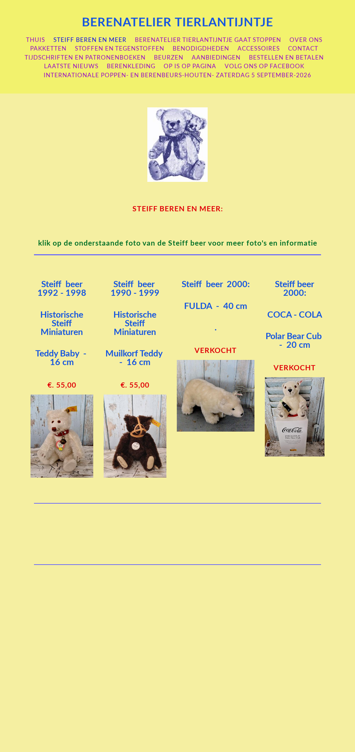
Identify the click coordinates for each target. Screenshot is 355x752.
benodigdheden (201, 49)
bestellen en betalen (286, 58)
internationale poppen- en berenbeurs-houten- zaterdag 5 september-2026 (177, 75)
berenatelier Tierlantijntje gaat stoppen (208, 40)
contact (303, 49)
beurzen (168, 58)
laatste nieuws (71, 66)
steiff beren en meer (90, 40)
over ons (305, 40)
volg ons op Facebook (264, 66)
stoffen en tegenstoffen (119, 49)
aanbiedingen (216, 58)
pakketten (48, 49)
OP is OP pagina (190, 66)
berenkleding (131, 66)
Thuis (35, 40)
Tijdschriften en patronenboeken (85, 58)
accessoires (258, 49)
